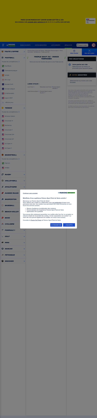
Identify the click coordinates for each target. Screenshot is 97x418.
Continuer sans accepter (30, 193)
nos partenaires (57, 202)
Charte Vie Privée (36, 220)
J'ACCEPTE (69, 225)
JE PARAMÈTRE (56, 225)
